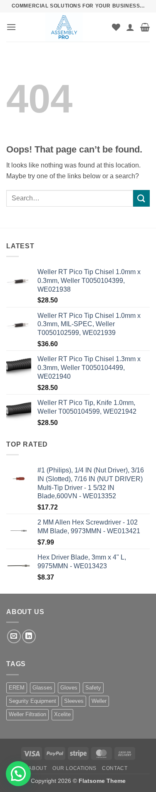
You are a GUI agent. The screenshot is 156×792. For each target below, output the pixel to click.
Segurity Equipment (32, 701)
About (37, 768)
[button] (11, 27)
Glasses (42, 688)
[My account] (130, 27)
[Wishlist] (116, 27)
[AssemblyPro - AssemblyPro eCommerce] (64, 27)
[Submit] (141, 198)
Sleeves (74, 701)
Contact (114, 768)
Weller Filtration (27, 714)
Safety (93, 688)
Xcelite (62, 714)
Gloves (68, 688)
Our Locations (74, 768)
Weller (99, 701)
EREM (17, 688)
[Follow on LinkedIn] (29, 636)
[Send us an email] (14, 636)
